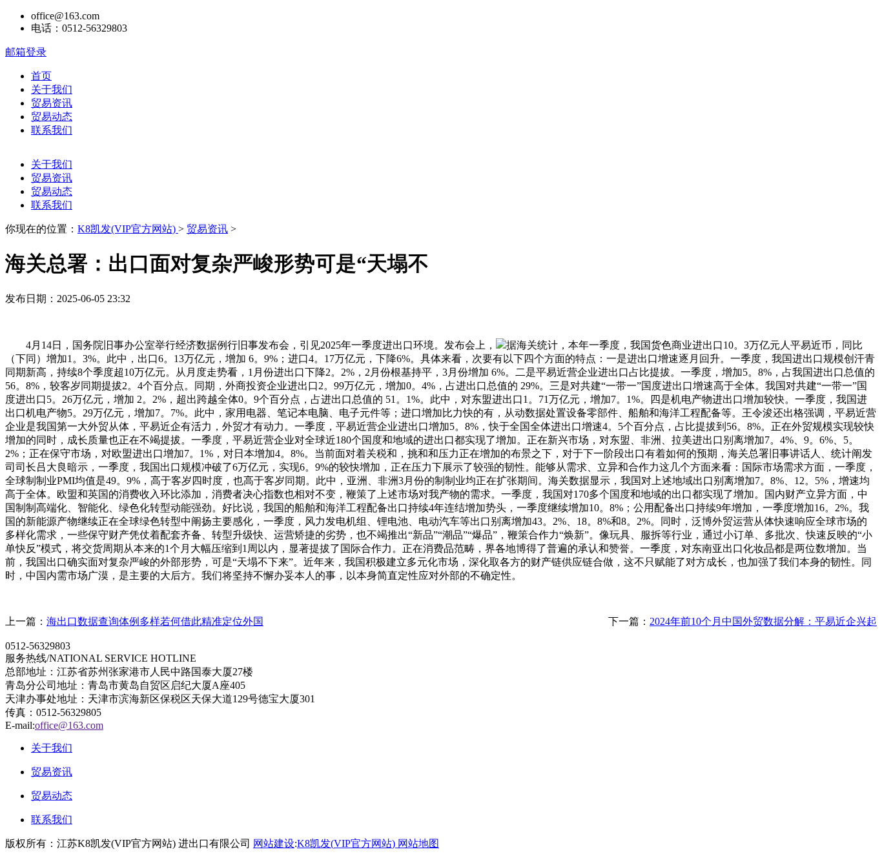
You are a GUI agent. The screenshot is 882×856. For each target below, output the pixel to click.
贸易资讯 (51, 102)
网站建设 (273, 843)
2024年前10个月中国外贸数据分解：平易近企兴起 (763, 621)
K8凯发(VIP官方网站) (127, 228)
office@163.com (69, 725)
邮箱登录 (25, 51)
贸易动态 (51, 116)
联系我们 (51, 130)
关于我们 (51, 89)
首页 (41, 75)
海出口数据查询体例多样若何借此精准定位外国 (154, 621)
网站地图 (418, 843)
